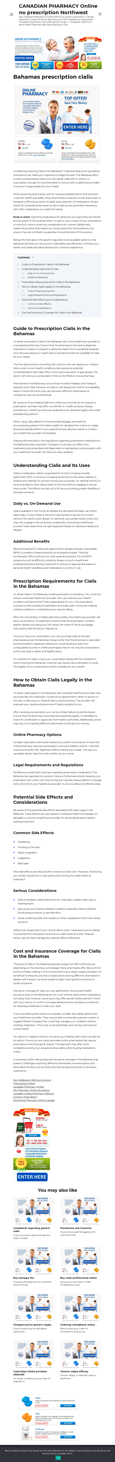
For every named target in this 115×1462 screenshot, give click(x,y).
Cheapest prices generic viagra (32, 1324)
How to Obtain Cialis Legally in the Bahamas (46, 286)
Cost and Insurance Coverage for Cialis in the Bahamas (52, 312)
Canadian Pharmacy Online (28, 1087)
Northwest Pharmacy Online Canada (34, 1100)
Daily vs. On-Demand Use (41, 273)
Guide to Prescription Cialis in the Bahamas (45, 264)
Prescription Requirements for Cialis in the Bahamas (51, 282)
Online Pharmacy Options (41, 291)
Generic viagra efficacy (74, 1371)
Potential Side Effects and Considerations (44, 299)
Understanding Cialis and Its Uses (40, 269)
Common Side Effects (39, 304)
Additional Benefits (38, 277)
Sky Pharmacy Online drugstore (31, 1090)
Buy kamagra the (23, 1278)
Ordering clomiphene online (77, 1324)
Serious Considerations (39, 308)
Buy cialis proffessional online (78, 1278)
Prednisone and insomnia (75, 1228)
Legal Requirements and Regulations (47, 295)
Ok (58, 1458)
